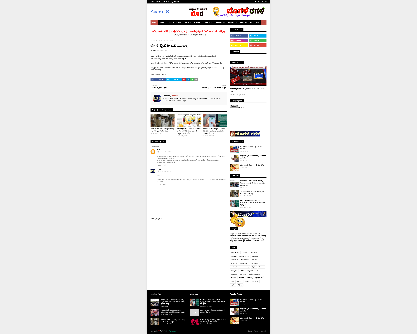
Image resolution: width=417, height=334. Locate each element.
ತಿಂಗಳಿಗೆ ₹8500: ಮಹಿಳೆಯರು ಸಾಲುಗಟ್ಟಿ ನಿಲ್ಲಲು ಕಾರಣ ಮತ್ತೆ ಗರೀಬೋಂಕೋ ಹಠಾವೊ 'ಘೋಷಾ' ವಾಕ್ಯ (252, 183)
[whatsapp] (257, 40)
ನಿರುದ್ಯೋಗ (234, 263)
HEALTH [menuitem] (243, 22)
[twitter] (259, 1)
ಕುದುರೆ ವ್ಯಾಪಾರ (254, 263)
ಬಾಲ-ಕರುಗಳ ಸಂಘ (244, 267)
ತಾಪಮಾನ (233, 278)
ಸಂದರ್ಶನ (261, 267)
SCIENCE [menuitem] (197, 22)
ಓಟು (257, 270)
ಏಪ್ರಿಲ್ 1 (239, 281)
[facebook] (255, 1)
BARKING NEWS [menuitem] (174, 22)
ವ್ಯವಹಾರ (241, 278)
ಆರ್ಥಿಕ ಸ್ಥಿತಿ (255, 256)
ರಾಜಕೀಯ (234, 256)
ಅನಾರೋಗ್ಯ (249, 278)
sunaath (160, 150)
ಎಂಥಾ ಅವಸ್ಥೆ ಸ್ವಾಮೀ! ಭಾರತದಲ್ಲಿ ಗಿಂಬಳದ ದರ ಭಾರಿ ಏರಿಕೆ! (253, 157)
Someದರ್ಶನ (234, 260)
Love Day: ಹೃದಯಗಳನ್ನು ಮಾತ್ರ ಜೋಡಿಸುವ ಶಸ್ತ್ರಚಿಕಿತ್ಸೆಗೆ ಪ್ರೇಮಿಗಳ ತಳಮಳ (213, 320)
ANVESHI (164, 331)
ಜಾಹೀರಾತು (234, 274)
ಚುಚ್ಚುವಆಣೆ (250, 270)
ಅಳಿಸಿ (164, 165)
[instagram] (262, 1)
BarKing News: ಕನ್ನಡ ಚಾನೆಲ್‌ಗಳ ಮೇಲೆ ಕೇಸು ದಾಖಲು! (247, 89)
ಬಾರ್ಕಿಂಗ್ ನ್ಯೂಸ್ (235, 252)
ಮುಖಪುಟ (153, 40)
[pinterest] (265, 1)
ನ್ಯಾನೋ (233, 285)
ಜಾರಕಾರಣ (254, 252)
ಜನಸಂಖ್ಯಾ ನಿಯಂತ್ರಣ (254, 274)
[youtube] (257, 45)
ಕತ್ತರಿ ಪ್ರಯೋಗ (258, 278)
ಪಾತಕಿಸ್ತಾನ (234, 267)
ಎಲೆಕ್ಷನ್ (242, 270)
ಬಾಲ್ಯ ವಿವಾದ (243, 274)
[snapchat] (239, 45)
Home (152, 2)
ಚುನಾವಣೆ (254, 260)
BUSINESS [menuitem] (232, 22)
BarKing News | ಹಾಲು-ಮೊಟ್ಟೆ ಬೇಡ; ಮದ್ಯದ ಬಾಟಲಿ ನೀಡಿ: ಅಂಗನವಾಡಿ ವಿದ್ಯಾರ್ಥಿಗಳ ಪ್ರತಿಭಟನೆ (189, 131)
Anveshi (153, 50)
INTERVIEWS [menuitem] (254, 22)
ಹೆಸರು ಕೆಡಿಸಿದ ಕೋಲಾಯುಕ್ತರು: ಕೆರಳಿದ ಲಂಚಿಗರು (251, 148)
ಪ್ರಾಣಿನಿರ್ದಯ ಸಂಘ (244, 256)
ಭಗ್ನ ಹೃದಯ (234, 270)
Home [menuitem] (154, 22)
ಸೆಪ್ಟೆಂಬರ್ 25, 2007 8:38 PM (164, 152)
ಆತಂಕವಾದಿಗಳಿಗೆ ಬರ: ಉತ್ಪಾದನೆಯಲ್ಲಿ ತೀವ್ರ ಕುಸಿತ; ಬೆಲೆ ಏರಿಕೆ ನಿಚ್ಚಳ (162, 130)
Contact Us (165, 2)
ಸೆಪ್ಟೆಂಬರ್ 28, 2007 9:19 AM (164, 171)
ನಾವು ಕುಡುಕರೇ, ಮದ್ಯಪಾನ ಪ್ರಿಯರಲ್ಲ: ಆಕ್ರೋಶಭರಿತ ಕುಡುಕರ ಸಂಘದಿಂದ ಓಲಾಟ (173, 311)
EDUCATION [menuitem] (219, 22)
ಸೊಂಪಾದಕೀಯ (245, 260)
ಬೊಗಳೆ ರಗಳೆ (160, 11)
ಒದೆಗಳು (247, 281)
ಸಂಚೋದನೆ (245, 252)
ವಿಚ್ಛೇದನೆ (240, 285)
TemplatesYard (173, 331)
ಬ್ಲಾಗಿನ (232, 281)
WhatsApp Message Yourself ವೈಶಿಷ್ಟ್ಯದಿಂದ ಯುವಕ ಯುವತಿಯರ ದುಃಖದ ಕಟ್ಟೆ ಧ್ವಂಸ (214, 131)
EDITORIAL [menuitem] (208, 22)
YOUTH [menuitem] (186, 22)
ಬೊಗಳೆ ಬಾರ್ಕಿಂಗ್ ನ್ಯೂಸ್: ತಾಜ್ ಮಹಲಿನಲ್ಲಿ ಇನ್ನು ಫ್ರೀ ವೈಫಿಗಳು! (212, 311)
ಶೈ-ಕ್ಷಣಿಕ (254, 267)
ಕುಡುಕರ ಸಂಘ (243, 263)
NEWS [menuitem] (162, 22)
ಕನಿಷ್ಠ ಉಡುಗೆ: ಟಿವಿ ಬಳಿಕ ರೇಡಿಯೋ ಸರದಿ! (252, 165)
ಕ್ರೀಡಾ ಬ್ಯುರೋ (255, 281)
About (158, 2)
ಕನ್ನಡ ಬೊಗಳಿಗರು (175, 2)
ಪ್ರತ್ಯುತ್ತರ (159, 165)
